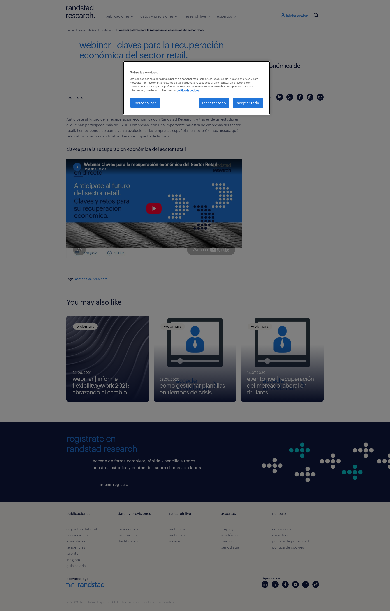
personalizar (145, 103)
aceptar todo (248, 103)
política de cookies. (188, 90)
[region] (196, 88)
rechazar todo (214, 103)
